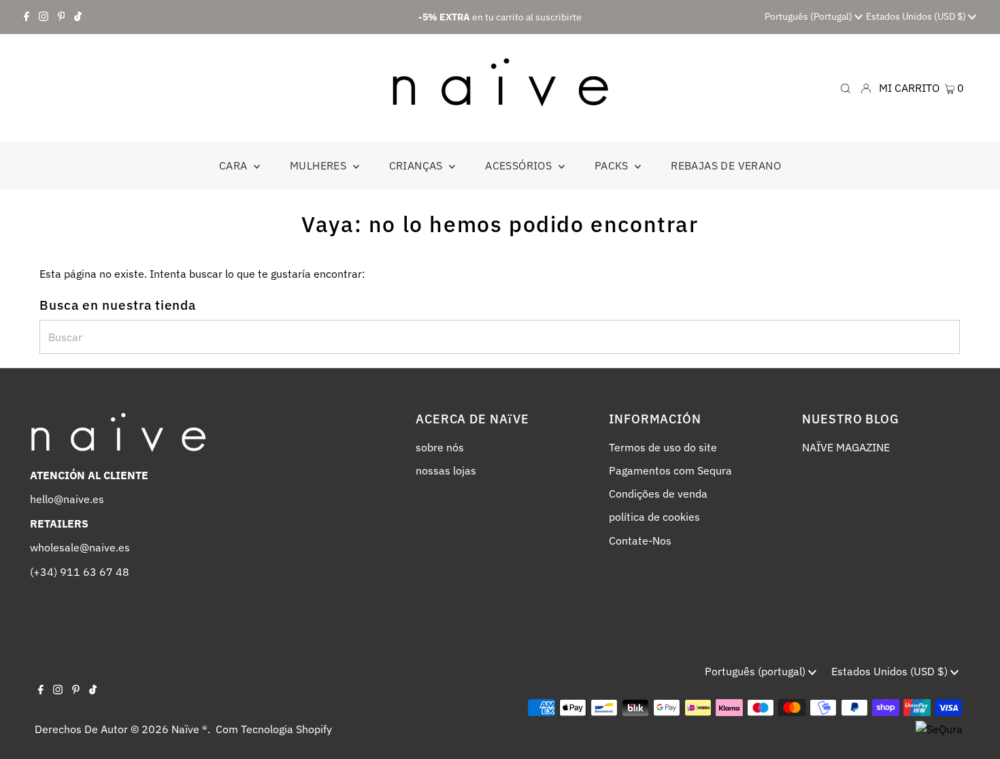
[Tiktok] (78, 17)
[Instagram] (43, 17)
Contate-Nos (640, 540)
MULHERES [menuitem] (320, 165)
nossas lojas (446, 470)
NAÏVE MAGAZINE (846, 447)
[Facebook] (26, 17)
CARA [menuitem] (234, 165)
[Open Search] (845, 87)
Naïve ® (189, 729)
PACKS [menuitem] (613, 165)
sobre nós (440, 447)
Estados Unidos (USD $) (917, 16)
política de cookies (654, 516)
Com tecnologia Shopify (274, 729)
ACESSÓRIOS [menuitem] (519, 165)
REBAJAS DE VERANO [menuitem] (726, 165)
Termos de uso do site (663, 447)
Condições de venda (658, 493)
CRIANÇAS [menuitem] (417, 165)
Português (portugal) (809, 16)
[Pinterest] (61, 17)
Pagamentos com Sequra (670, 470)
